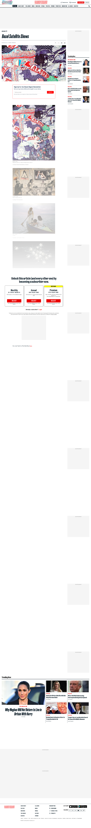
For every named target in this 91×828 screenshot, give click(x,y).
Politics (48, 6)
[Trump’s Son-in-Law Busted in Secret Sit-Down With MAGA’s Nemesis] (86, 102)
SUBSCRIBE (81, 2)
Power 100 (58, 6)
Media (33, 6)
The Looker (28, 6)
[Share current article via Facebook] (55, 43)
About (22, 818)
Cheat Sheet (21, 6)
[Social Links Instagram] (75, 810)
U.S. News (70, 6)
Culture (37, 813)
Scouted (76, 6)
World (36, 810)
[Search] (89, 6)
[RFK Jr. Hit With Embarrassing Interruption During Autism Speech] (86, 92)
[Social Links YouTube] (78, 810)
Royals (43, 6)
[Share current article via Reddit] (64, 43)
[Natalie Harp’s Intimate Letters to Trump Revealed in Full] (86, 82)
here (31, 346)
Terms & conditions (66, 818)
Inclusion (60, 818)
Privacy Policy (35, 94)
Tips (29, 818)
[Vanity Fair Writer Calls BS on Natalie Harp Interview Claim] (86, 73)
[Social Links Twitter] (73, 810)
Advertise (35, 818)
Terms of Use (29, 94)
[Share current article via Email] (61, 43)
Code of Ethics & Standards (51, 818)
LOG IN (87, 2)
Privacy (42, 818)
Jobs (32, 818)
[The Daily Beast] (41, 2)
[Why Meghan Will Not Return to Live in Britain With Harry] (86, 65)
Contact (26, 818)
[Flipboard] (84, 810)
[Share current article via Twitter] (58, 43)
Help (39, 818)
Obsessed (37, 6)
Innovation (64, 6)
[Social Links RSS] (81, 810)
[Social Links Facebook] (70, 810)
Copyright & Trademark (77, 818)
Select (14, 301)
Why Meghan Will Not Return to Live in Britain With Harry (23, 712)
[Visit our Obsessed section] (12, 2)
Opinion (53, 6)
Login (40, 309)
